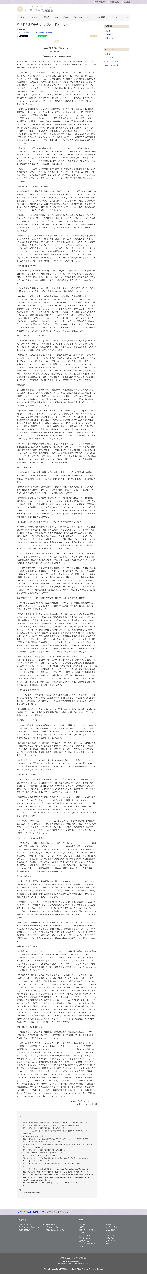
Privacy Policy (81, 1269)
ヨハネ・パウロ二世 (111, 65)
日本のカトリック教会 (87, 1230)
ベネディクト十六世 (32, 32)
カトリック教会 (61, 17)
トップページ (21, 1212)
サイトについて (84, 1235)
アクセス (113, 17)
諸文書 (34, 17)
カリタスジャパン (51, 1227)
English (127, 2)
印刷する (93, 36)
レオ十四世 (108, 54)
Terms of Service (94, 1269)
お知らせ (23, 17)
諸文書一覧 (108, 34)
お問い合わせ (115, 2)
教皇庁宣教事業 (24, 1230)
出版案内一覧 (108, 38)
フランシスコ (108, 58)
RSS (107, 1243)
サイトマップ (111, 1241)
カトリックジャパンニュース (29, 1227)
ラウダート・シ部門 (26, 1224)
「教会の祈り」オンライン (55, 1230)
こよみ (125, 17)
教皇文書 (22, 32)
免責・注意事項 (111, 1235)
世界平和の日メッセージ (53, 32)
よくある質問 (99, 17)
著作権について (84, 1238)
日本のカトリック (80, 17)
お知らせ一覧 (108, 31)
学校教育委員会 (51, 1224)
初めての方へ (100, 2)
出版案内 (45, 17)
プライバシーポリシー (87, 1243)
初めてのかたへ (84, 1241)
